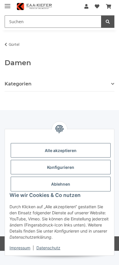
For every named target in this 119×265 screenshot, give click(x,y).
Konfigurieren (60, 167)
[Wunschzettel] (97, 6)
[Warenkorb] (108, 6)
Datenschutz (48, 247)
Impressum (20, 247)
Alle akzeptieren (61, 150)
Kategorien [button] (18, 84)
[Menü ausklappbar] (7, 3)
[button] (86, 6)
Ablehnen (60, 184)
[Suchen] (107, 21)
